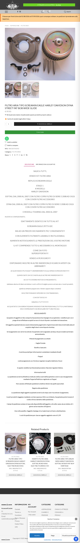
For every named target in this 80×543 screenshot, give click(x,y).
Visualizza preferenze (69, 535)
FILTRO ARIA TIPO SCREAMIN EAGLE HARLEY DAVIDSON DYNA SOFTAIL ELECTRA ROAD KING (15, 462)
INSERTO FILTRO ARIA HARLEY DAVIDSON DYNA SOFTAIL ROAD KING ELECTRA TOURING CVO (40, 462)
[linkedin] (22, 155)
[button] (76, 519)
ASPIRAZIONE (14, 25)
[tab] (29, 164)
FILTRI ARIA (25, 25)
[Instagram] (20, 11)
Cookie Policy (47, 539)
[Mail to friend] (19, 155)
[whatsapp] (24, 155)
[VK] (15, 155)
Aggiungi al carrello (45, 124)
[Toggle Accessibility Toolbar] (76, 539)
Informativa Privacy (57, 539)
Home (7, 25)
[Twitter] (10, 155)
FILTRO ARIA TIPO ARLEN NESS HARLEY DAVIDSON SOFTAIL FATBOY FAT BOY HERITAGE (64, 462)
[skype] (26, 155)
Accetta (37, 535)
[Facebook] (17, 11)
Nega (52, 535)
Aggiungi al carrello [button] (15, 475)
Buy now (41, 132)
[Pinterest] (17, 155)
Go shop (58, 5)
